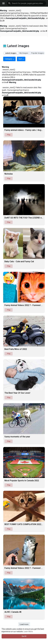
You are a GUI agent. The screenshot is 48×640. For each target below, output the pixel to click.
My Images (23, 53)
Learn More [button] (28, 632)
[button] (26, 3)
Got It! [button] (24, 636)
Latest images (10, 53)
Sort (20, 59)
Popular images (37, 53)
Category (9, 59)
